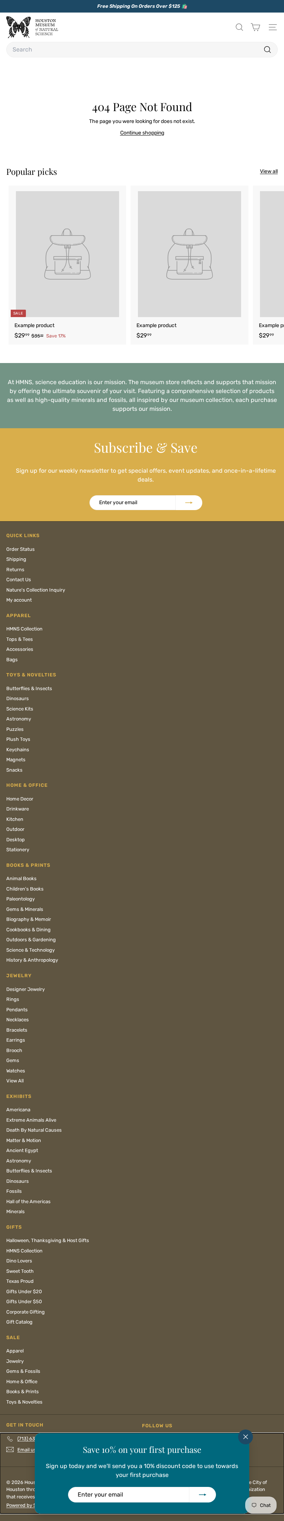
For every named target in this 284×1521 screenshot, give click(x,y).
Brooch (14, 1050)
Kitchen (14, 819)
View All (15, 1081)
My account (19, 600)
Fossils (14, 1191)
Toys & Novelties (24, 1402)
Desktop (15, 839)
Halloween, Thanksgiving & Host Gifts (47, 1240)
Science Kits (19, 709)
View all (269, 171)
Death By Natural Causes (34, 1130)
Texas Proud (20, 1281)
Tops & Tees (19, 639)
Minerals (15, 1211)
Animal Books (21, 878)
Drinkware (17, 809)
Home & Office (21, 1381)
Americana (18, 1109)
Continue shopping (142, 133)
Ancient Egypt (22, 1150)
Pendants (17, 1009)
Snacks (14, 770)
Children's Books (25, 889)
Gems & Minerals (24, 909)
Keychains (17, 749)
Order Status (20, 549)
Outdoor (15, 829)
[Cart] (255, 27)
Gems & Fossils (23, 1371)
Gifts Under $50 (24, 1301)
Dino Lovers (19, 1261)
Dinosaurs (17, 698)
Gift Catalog (19, 1322)
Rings (12, 999)
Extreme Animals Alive (31, 1120)
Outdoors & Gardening (31, 939)
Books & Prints (22, 1391)
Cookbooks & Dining (28, 929)
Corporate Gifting (25, 1312)
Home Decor (19, 799)
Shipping (16, 559)
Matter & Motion (23, 1140)
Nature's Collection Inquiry (35, 590)
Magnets (16, 759)
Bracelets (16, 1030)
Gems (12, 1060)
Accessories (19, 649)
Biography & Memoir (28, 919)
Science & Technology (30, 950)
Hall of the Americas (28, 1201)
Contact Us (18, 579)
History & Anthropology (32, 960)
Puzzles (15, 729)
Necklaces (17, 1019)
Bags (12, 659)
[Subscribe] (202, 1494)
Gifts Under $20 (24, 1291)
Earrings (15, 1040)
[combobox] (142, 49)
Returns (15, 569)
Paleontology (20, 899)
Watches (15, 1071)
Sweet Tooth (20, 1271)
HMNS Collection (24, 629)
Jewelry (15, 1361)
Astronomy (18, 719)
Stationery (17, 849)
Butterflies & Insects (29, 688)
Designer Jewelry (25, 989)
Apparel (15, 1351)
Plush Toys (18, 739)
